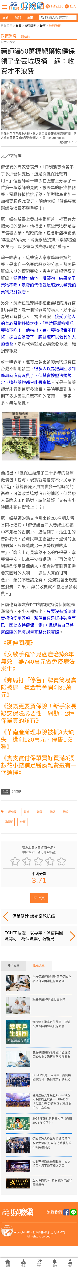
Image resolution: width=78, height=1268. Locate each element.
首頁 (19, 25)
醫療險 (12, 811)
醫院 (52, 811)
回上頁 (39, 898)
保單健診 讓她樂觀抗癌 (33, 916)
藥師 (65, 811)
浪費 (22, 821)
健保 (39, 811)
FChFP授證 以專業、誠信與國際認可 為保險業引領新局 (34, 936)
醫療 (26, 811)
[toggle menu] (4, 7)
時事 (43, 25)
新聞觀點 (31, 25)
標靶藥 (8, 821)
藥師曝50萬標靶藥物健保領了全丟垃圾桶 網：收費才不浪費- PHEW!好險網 (26, 6)
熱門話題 (55, 25)
